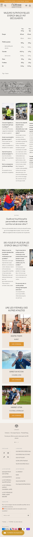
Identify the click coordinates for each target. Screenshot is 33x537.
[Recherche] (5, 5)
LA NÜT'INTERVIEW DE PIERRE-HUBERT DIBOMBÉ (7, 494)
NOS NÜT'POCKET (20, 457)
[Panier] (30, 5)
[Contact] (26, 5)
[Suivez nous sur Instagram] (8, 453)
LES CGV (18, 478)
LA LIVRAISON (19, 471)
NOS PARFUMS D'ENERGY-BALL (23, 451)
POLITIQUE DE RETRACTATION (23, 484)
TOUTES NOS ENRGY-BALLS (22, 463)
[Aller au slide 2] (16, 442)
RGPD (17, 475)
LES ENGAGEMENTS (7, 477)
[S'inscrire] (28, 515)
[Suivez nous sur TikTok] (4, 457)
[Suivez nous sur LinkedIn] (8, 457)
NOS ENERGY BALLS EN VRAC (23, 454)
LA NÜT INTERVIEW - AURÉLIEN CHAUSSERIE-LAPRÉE (7, 487)
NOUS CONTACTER (20, 481)
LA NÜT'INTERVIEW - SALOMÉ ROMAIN (7, 481)
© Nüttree (4, 521)
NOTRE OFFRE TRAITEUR (22, 460)
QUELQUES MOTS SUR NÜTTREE (6, 472)
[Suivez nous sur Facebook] (4, 453)
